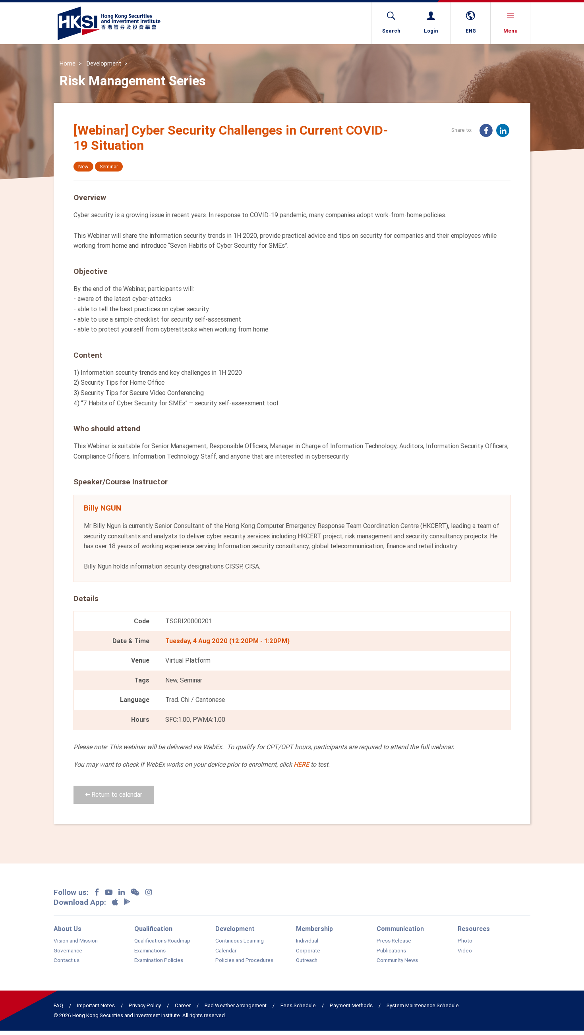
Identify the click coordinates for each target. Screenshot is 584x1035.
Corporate (308, 951)
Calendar (225, 951)
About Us (67, 929)
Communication (400, 929)
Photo (465, 941)
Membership (314, 929)
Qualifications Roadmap (162, 941)
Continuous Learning (239, 941)
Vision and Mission (76, 941)
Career (183, 1005)
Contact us (66, 960)
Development (104, 63)
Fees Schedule (298, 1005)
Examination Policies (158, 960)
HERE (301, 764)
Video (465, 951)
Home (67, 63)
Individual (307, 941)
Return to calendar (116, 794)
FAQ (58, 1005)
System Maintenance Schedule (423, 1005)
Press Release (394, 941)
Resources (474, 929)
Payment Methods (351, 1005)
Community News (397, 960)
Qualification (153, 929)
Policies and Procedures (244, 960)
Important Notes (96, 1005)
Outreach (306, 960)
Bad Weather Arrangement (236, 1005)
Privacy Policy (145, 1005)
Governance (68, 951)
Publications (391, 951)
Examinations (150, 951)
